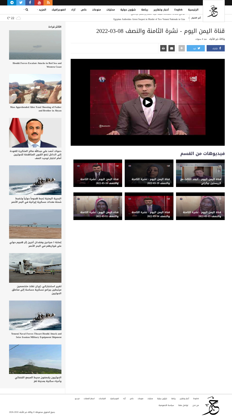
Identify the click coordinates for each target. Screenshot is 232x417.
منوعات (96, 9)
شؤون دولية (128, 9)
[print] (163, 49)
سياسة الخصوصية (166, 405)
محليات (110, 9)
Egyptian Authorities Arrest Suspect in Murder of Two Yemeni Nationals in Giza (149, 18)
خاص (84, 9)
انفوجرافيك (59, 9)
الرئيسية (193, 9)
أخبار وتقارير (161, 9)
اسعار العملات (89, 398)
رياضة (144, 9)
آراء (73, 9)
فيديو (77, 398)
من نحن (195, 405)
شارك (215, 49)
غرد (195, 49)
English (178, 9)
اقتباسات (102, 398)
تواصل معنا (183, 405)
